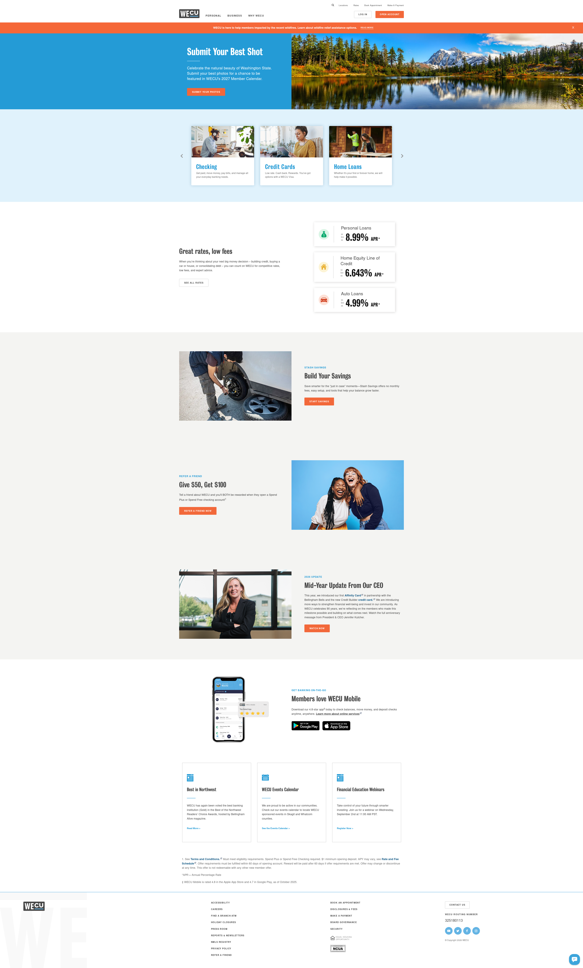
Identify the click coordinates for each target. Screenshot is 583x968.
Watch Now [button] (317, 629)
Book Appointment (373, 6)
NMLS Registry (221, 942)
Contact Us (457, 905)
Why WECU (256, 16)
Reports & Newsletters (227, 936)
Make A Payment (395, 6)
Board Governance (343, 923)
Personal (213, 16)
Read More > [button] (193, 828)
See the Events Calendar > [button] (276, 828)
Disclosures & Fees (344, 909)
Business (234, 16)
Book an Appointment (345, 903)
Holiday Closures (223, 923)
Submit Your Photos (206, 92)
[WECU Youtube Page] (449, 931)
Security (336, 929)
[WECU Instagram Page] (476, 931)
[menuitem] (343, 5)
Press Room (219, 929)
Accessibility (220, 903)
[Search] (333, 5)
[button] (574, 959)
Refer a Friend (221, 955)
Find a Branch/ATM (224, 916)
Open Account (389, 15)
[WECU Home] (189, 14)
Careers (217, 909)
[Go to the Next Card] (402, 156)
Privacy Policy (221, 949)
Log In (362, 15)
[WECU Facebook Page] (467, 931)
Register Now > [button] (345, 828)
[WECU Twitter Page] (458, 931)
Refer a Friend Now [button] (197, 511)
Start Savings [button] (319, 402)
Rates (356, 6)
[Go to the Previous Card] (182, 156)
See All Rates (193, 283)
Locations (343, 6)
